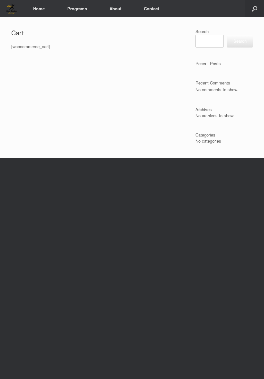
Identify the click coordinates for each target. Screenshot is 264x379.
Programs (77, 8)
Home (39, 8)
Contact (151, 8)
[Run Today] (11, 8)
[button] (254, 8)
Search (202, 31)
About (115, 8)
